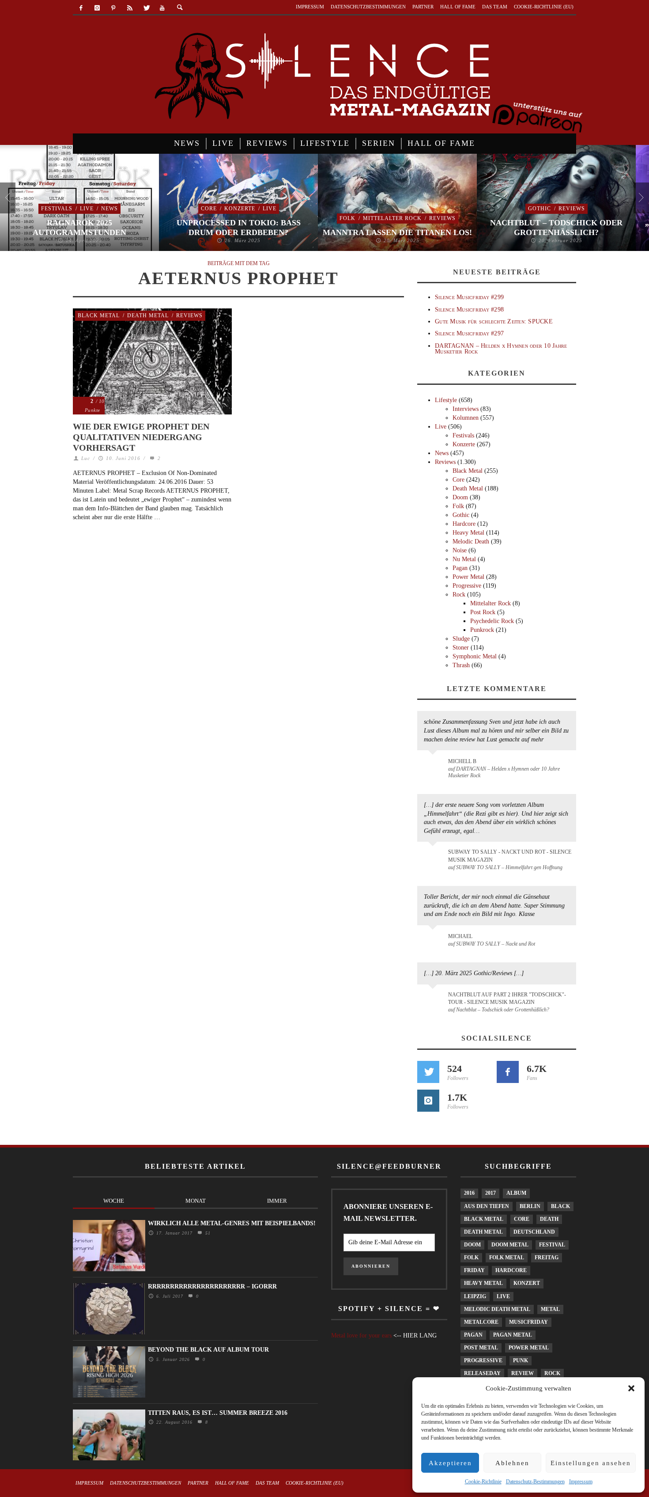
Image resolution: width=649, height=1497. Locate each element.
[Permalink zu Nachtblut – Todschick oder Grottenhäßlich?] (434, 1000)
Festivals (56, 208)
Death (549, 1219)
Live (87, 208)
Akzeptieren (450, 1463)
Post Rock (482, 612)
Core (209, 208)
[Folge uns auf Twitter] (428, 1072)
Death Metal (148, 315)
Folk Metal (506, 1257)
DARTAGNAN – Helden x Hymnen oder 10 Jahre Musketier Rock (501, 348)
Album (516, 1193)
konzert (526, 1283)
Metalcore (481, 1322)
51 (207, 1233)
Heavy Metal (468, 532)
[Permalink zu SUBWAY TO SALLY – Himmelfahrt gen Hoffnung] (434, 857)
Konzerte (239, 208)
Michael (460, 936)
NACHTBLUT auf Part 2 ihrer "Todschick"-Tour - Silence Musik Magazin (507, 998)
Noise (460, 550)
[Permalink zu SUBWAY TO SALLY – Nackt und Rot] (434, 941)
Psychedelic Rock (492, 621)
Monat (195, 1200)
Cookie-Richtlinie (483, 1481)
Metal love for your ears (361, 1335)
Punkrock (482, 630)
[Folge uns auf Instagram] (428, 1101)
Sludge (461, 638)
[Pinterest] (114, 8)
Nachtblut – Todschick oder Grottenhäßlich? (556, 227)
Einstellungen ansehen (591, 1463)
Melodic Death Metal (497, 1309)
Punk (520, 1360)
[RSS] (129, 8)
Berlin (530, 1206)
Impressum (580, 1481)
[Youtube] (162, 8)
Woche (113, 1200)
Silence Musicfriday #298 (469, 309)
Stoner (461, 647)
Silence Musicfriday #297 (469, 333)
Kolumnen (466, 417)
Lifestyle (446, 400)
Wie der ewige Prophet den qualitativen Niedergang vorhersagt (141, 437)
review (522, 1373)
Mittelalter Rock (392, 218)
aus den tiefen (486, 1206)
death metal (483, 1232)
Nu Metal (464, 559)
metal (550, 1309)
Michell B (462, 761)
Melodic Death (471, 541)
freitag (546, 1257)
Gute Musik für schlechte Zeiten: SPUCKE (494, 321)
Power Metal (468, 577)
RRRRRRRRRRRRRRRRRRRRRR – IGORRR (212, 1286)
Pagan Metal (512, 1335)
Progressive (467, 585)
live (503, 1296)
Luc (85, 458)
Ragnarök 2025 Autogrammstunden (79, 227)
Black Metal (99, 315)
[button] (631, 1388)
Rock (459, 594)
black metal (483, 1219)
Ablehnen (512, 1463)
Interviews (466, 409)
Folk (347, 218)
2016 (469, 1193)
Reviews (442, 218)
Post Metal (481, 1348)
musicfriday (528, 1322)
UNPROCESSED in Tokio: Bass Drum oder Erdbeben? (239, 227)
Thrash (461, 665)
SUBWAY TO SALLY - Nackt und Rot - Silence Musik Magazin (509, 855)
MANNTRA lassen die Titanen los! (397, 232)
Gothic (539, 208)
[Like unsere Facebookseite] (508, 1072)
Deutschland (534, 1232)
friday (474, 1270)
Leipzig (475, 1296)
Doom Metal (509, 1245)
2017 (490, 1193)
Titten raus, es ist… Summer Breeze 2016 (217, 1413)
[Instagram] (97, 8)
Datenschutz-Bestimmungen (535, 1481)
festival (552, 1245)
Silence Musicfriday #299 (469, 297)
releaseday (482, 1373)
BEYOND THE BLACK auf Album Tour (208, 1349)
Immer (277, 1200)
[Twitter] (146, 8)
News (109, 208)
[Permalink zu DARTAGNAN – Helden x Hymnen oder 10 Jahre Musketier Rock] (434, 766)
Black (560, 1206)
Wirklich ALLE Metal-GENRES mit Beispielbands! (232, 1223)
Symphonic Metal (475, 656)
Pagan (460, 568)
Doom (460, 497)
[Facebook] (81, 8)
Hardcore (464, 524)
